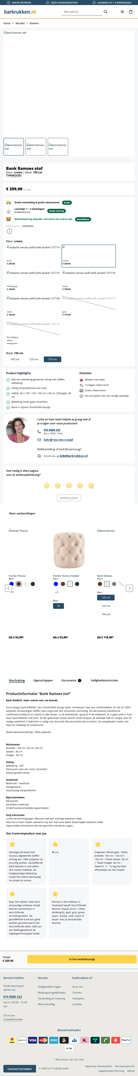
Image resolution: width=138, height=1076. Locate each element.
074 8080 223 (52, 430)
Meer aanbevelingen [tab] (22, 513)
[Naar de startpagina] (20, 11)
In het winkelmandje (82, 959)
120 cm (33, 359)
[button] (9, 231)
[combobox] (82, 11)
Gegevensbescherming (111, 1070)
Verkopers (78, 998)
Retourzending (46, 1004)
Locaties (77, 1004)
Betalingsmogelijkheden (52, 992)
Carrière (77, 992)
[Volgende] (129, 588)
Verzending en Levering (51, 998)
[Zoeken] (105, 11)
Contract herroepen (20, 1068)
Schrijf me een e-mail (58, 440)
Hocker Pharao (17, 575)
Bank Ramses (104, 575)
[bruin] (19, 584)
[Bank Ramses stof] (69, 83)
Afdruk (131, 1070)
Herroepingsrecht (125, 1066)
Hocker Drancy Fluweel (66, 575)
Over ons (77, 986)
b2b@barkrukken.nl (74, 456)
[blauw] (11, 584)
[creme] (26, 584)
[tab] (17, 680)
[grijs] (114, 584)
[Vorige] (8, 588)
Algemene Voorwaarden (98, 1066)
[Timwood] (13, 175)
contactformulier (13, 1019)
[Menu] (122, 12)
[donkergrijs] (33, 584)
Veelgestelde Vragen (49, 986)
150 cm (52, 359)
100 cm (14, 359)
